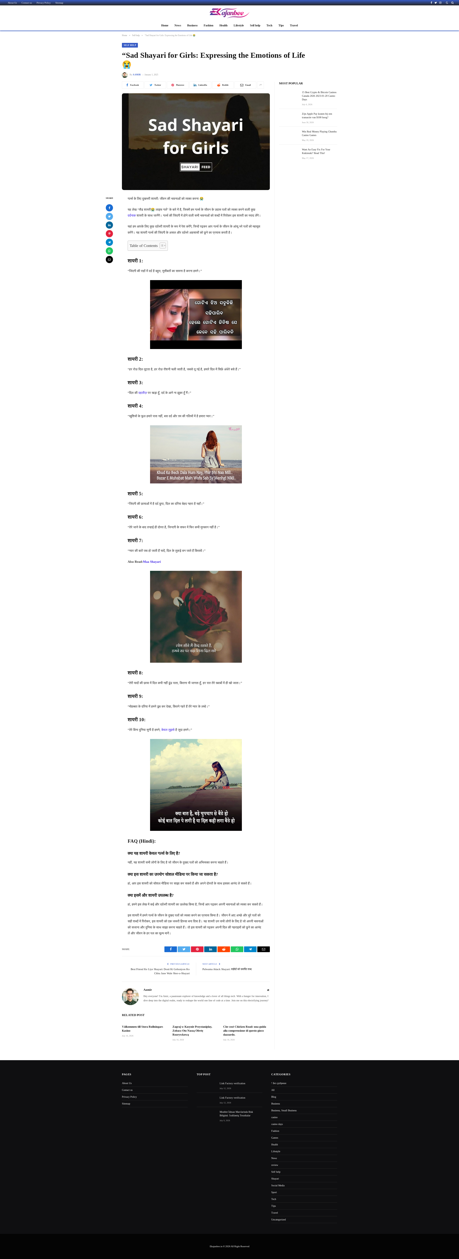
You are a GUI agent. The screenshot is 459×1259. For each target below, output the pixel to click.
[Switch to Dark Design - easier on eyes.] (447, 2)
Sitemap (59, 2)
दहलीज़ (142, 393)
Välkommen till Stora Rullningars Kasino (142, 1028)
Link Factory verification (232, 1083)
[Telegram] (109, 242)
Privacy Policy (44, 2)
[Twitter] (109, 216)
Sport (274, 1192)
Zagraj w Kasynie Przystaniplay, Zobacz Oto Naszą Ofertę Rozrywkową (192, 1030)
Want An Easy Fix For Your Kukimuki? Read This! (316, 151)
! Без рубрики (278, 1083)
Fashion (208, 25)
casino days (277, 1124)
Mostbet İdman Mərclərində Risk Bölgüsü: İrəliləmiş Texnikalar (236, 1114)
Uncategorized (278, 1219)
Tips (281, 25)
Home (164, 25)
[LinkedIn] (109, 224)
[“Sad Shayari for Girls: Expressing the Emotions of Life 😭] (196, 141)
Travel (294, 25)
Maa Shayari (152, 561)
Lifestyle (239, 25)
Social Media (278, 1185)
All (273, 1090)
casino (274, 1117)
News (177, 25)
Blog (273, 1097)
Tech (269, 25)
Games (274, 1137)
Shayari (275, 1178)
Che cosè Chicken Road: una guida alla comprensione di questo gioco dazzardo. (244, 1030)
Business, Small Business (284, 1110)
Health (223, 25)
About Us (12, 2)
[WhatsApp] (109, 250)
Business (192, 25)
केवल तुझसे (167, 730)
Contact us (27, 2)
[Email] (109, 259)
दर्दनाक (132, 215)
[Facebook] (109, 207)
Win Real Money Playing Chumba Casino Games (319, 133)
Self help (255, 25)
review (274, 1165)
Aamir (137, 74)
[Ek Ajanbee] (229, 13)
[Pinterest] (109, 233)
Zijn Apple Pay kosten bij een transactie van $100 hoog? (317, 116)
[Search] (452, 2)
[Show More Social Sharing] (260, 85)
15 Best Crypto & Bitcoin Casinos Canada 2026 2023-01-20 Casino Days (319, 96)
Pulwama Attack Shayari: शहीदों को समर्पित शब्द (227, 969)
